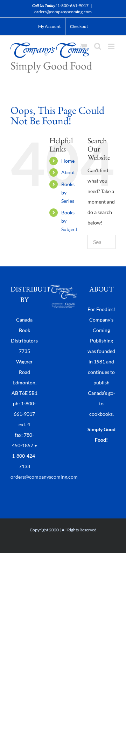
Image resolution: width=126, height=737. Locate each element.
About (68, 172)
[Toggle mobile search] (97, 46)
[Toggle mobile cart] (83, 46)
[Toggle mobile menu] (111, 46)
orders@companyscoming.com (63, 11)
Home (68, 161)
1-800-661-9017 (73, 5)
